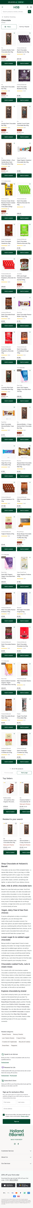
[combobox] (14, 11)
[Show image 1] (22, 81)
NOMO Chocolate (18, 1011)
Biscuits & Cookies (24, 1042)
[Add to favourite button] (14, 33)
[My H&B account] (27, 7)
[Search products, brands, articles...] (30, 11)
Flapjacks (14, 1045)
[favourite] (16, 782)
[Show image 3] (9, 44)
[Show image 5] (26, 382)
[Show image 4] (10, 44)
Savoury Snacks (18, 1034)
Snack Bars (5, 1045)
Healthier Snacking (9, 17)
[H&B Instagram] (15, 1144)
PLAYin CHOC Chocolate (17, 1004)
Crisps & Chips (20, 1038)
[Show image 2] (23, 81)
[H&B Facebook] (18, 1144)
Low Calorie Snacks (8, 1038)
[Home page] (16, 7)
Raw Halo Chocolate (20, 1014)
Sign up (16, 1121)
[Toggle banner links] (31, 2)
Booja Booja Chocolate (8, 1002)
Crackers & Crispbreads (9, 1042)
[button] (25, 26)
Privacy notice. (25, 1116)
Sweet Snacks (6, 1034)
